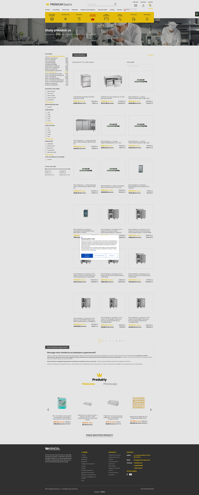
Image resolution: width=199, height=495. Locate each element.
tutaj (95, 250)
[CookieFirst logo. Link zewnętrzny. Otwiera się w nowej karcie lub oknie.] (81, 237)
